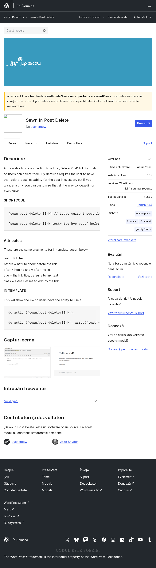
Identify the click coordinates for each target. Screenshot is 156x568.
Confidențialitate (15, 490)
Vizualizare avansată (122, 240)
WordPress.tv (91, 490)
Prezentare (49, 470)
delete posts (143, 213)
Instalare (52, 143)
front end (132, 221)
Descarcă (143, 123)
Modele (47, 490)
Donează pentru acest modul (128, 349)
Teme (46, 477)
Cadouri (125, 490)
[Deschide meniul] (150, 5)
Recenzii (31, 143)
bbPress (11, 516)
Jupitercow (38, 127)
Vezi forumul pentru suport (126, 313)
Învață (84, 470)
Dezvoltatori (88, 483)
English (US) (144, 204)
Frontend (145, 221)
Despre (9, 470)
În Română (20, 540)
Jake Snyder (69, 442)
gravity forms (143, 229)
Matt (9, 509)
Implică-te (125, 470)
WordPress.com (17, 503)
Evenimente (126, 477)
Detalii (12, 143)
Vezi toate (145, 277)
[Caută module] (44, 30)
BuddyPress (14, 523)
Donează (126, 483)
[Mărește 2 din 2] (95, 352)
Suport (147, 143)
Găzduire (10, 483)
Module (47, 483)
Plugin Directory (14, 17)
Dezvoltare (74, 143)
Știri (6, 477)
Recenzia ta (116, 277)
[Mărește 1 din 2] (45, 352)
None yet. (11, 401)
